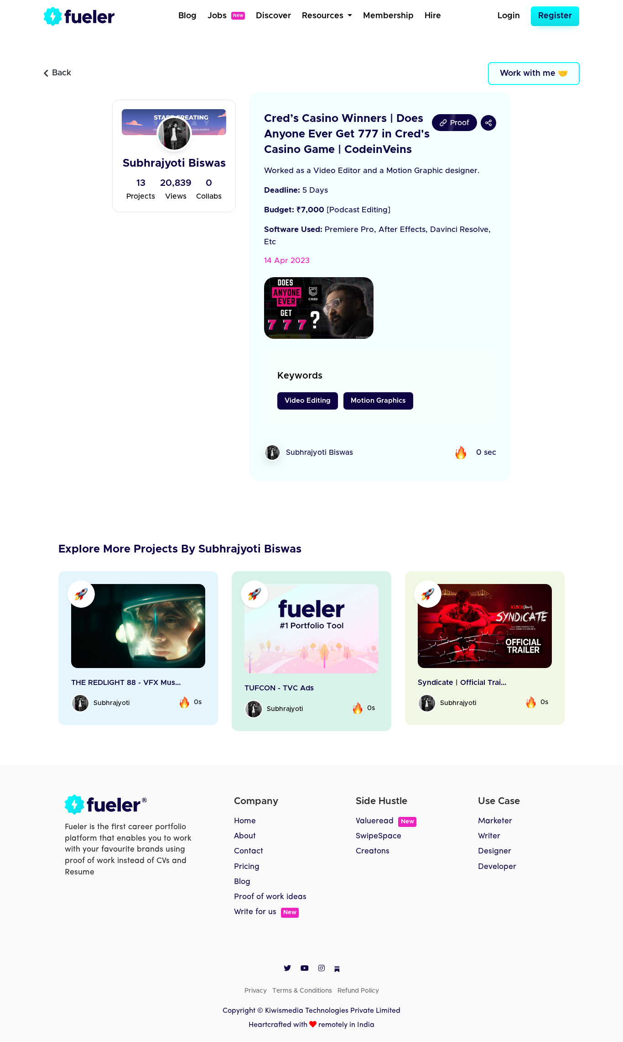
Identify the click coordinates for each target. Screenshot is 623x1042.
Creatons (372, 851)
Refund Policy (358, 991)
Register (555, 16)
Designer (494, 851)
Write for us (265, 912)
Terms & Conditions (302, 991)
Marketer (495, 821)
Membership (388, 16)
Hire (433, 16)
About (245, 836)
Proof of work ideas (270, 897)
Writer (489, 836)
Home (245, 821)
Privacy (255, 991)
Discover (273, 16)
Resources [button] (324, 16)
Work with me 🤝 (534, 73)
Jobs (225, 16)
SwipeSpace (378, 836)
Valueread (385, 821)
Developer (497, 867)
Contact (248, 851)
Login (509, 16)
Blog (187, 16)
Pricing (247, 867)
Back (61, 73)
